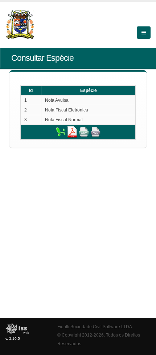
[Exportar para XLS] (60, 131)
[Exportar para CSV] (84, 131)
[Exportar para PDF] (72, 131)
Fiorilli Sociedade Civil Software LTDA (94, 326)
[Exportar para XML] (95, 131)
